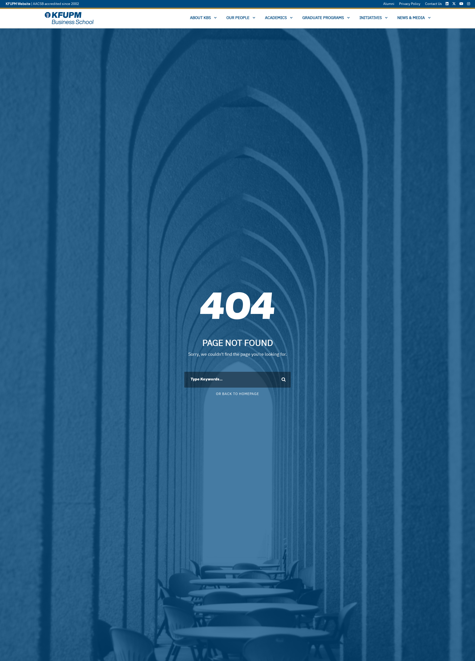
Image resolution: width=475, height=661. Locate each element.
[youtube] (461, 3)
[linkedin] (447, 3)
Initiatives (370, 18)
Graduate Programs (323, 18)
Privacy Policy (409, 3)
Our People (237, 18)
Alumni (388, 3)
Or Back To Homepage (237, 394)
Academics (276, 18)
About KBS (200, 18)
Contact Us (433, 3)
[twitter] (454, 3)
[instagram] (468, 3)
